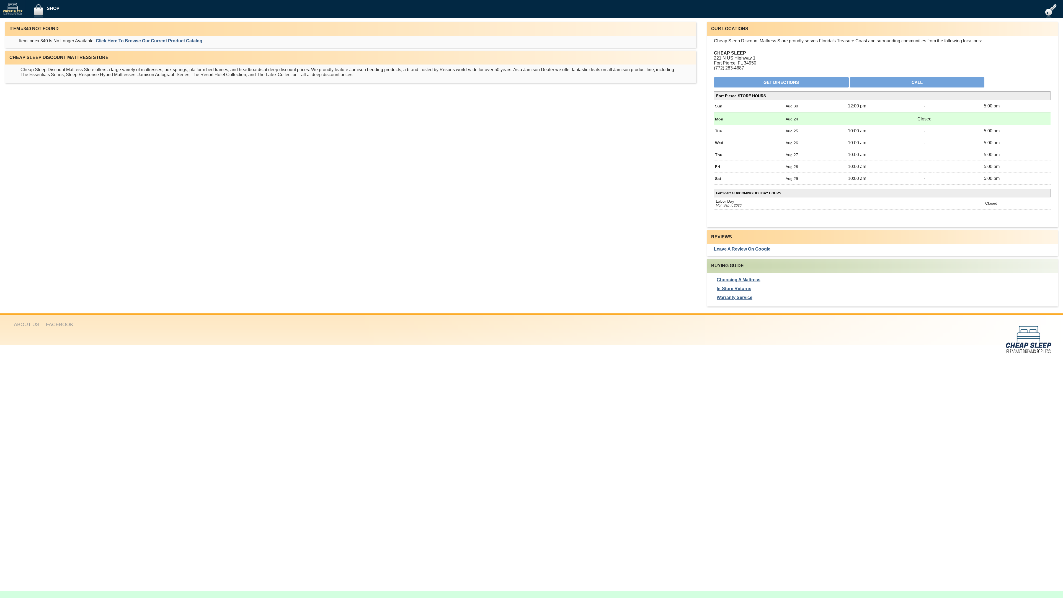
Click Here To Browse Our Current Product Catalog (149, 40)
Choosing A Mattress (738, 279)
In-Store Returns (734, 288)
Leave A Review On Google (742, 249)
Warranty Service (734, 297)
